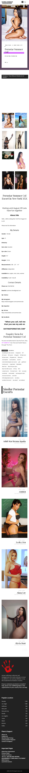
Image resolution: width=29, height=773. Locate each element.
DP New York (23, 355)
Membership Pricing (7, 738)
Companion (18, 352)
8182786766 (11, 350)
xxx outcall (15, 380)
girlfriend (24, 362)
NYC (19, 368)
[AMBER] (14, 467)
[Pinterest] (13, 59)
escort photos (13, 359)
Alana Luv (21, 592)
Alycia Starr (20, 643)
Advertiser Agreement (8, 751)
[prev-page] (23, 650)
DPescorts (20, 357)
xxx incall (14, 375)
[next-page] (26, 650)
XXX (20, 371)
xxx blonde (4, 373)
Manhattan (19, 364)
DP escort (4, 355)
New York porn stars (12, 366)
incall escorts (5, 364)
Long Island (12, 364)
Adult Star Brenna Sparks (14, 441)
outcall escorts (5, 371)
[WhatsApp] (17, 59)
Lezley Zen (21, 542)
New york (8, 45)
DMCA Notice (5, 760)
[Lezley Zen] (14, 518)
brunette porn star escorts (8, 352)
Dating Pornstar (11, 56)
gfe (19, 362)
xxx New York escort (6, 380)
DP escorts (10, 355)
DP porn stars (5, 357)
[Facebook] (6, 59)
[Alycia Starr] (14, 619)
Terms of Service (7, 755)
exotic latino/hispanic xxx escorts (9, 362)
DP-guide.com (13, 357)
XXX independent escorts (7, 377)
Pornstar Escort (13, 371)
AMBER (22, 491)
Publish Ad (5, 736)
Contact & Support (7, 741)
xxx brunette (11, 373)
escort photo (5, 359)
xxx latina (17, 377)
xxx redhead (22, 380)
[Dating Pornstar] (7, 2)
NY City (15, 368)
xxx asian (24, 371)
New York (4, 366)
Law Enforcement (7, 761)
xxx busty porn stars (20, 373)
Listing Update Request (8, 739)
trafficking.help (16, 685)
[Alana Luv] (14, 568)
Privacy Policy (6, 753)
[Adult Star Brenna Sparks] (14, 417)
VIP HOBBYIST (6, 343)
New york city (18, 45)
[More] (21, 59)
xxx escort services (6, 375)
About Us (4, 734)
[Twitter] (10, 59)
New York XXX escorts (7, 368)
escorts (19, 359)
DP (23, 352)
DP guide (17, 355)
